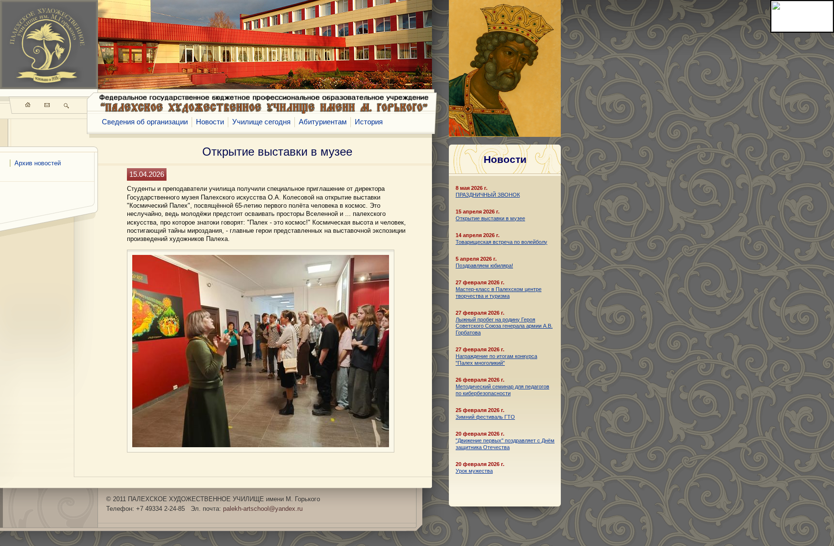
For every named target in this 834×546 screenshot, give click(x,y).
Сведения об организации (145, 122)
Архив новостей (37, 163)
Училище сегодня (261, 122)
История (369, 122)
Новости (210, 122)
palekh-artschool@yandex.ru (263, 508)
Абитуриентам (323, 122)
